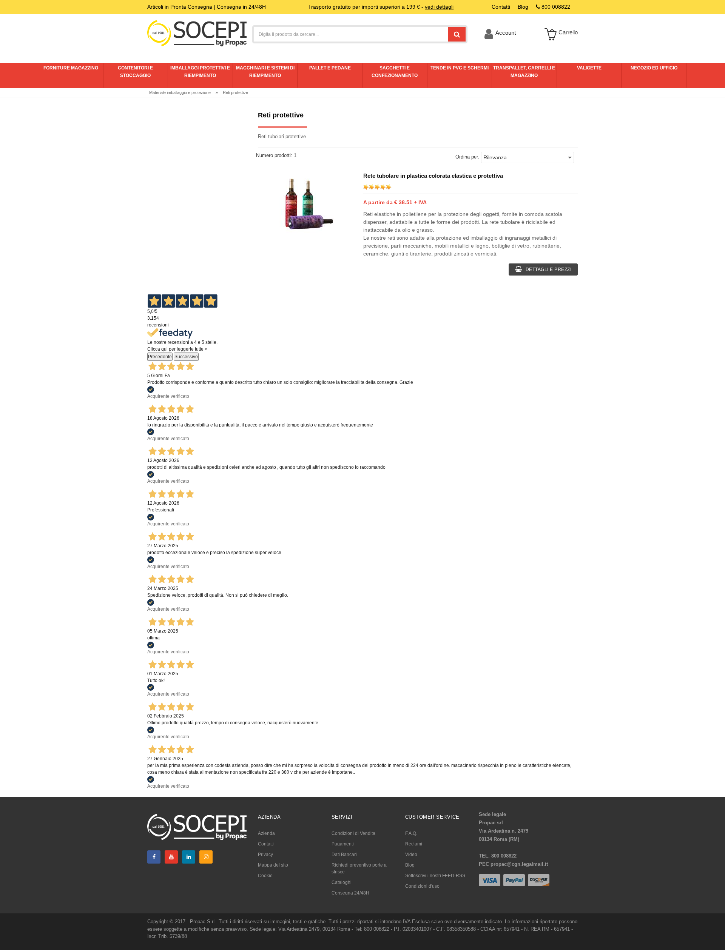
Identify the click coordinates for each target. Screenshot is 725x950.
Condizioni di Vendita (353, 833)
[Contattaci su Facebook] (153, 857)
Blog (410, 865)
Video (411, 854)
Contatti (266, 844)
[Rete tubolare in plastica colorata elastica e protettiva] (306, 204)
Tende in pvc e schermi (459, 68)
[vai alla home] (197, 32)
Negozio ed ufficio (654, 68)
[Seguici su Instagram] (206, 857)
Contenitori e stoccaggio (135, 71)
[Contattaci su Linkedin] (188, 857)
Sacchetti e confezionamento (395, 71)
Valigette (589, 68)
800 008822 (555, 7)
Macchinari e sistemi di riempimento (265, 71)
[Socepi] (197, 826)
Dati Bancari (344, 854)
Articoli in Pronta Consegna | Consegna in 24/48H (206, 7)
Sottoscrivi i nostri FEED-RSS (435, 875)
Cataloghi (342, 882)
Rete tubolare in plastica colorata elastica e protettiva (433, 175)
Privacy (265, 854)
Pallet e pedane (330, 68)
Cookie (265, 875)
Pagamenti (343, 844)
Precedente (160, 356)
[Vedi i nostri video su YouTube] (171, 857)
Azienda (266, 833)
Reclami (413, 844)
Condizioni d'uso (422, 886)
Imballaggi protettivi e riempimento (200, 71)
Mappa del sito (273, 865)
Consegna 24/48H (350, 893)
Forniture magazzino (70, 68)
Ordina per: (467, 157)
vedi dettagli (439, 7)
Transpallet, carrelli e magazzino (524, 71)
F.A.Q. (411, 833)
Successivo (186, 356)
